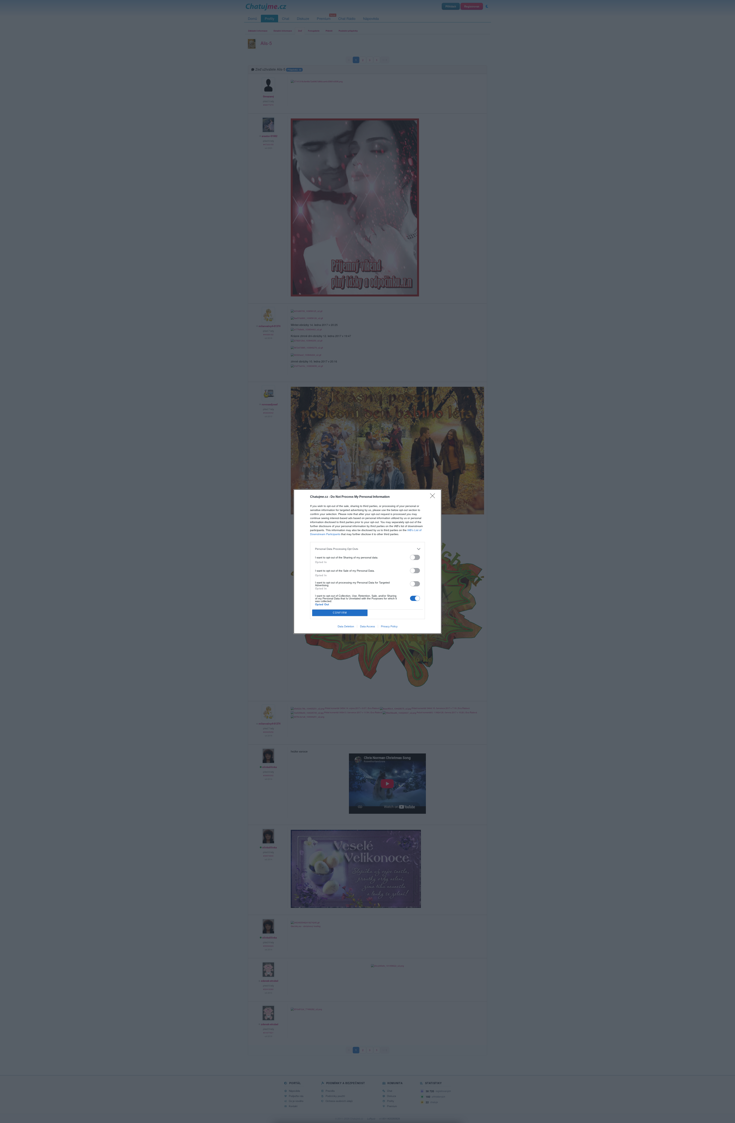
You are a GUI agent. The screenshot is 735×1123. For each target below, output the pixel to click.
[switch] (415, 557)
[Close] (433, 497)
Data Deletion (346, 626)
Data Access (367, 626)
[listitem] (367, 549)
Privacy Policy (389, 626)
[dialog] (367, 562)
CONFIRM (340, 612)
